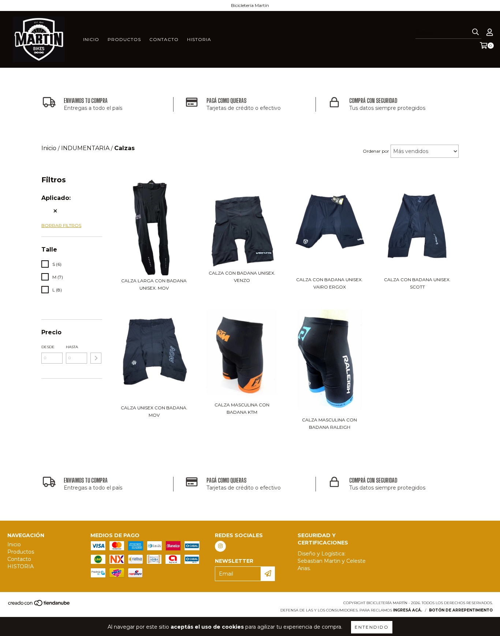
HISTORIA (199, 39)
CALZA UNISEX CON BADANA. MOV (154, 411)
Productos (124, 39)
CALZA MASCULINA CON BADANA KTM (241, 408)
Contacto (164, 39)
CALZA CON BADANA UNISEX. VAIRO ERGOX (329, 283)
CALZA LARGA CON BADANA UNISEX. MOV (154, 284)
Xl (47, 211)
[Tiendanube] (39, 605)
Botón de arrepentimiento (461, 610)
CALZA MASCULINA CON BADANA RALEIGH (329, 423)
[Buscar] (475, 32)
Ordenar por (376, 151)
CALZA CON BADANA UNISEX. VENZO (242, 276)
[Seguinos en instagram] (220, 546)
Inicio (91, 39)
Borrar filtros (61, 225)
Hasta (72, 347)
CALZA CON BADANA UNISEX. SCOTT (417, 283)
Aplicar (95, 358)
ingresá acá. (407, 610)
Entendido (372, 627)
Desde (48, 347)
